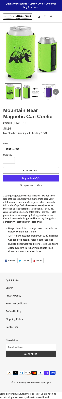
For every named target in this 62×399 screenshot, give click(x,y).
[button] (13, 91)
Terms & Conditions (17, 303)
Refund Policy (13, 311)
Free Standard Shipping (14, 133)
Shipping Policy (14, 319)
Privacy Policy (13, 295)
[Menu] (57, 17)
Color (5, 143)
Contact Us (12, 327)
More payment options (31, 185)
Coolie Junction (26, 382)
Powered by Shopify (42, 382)
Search (9, 287)
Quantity (7, 155)
